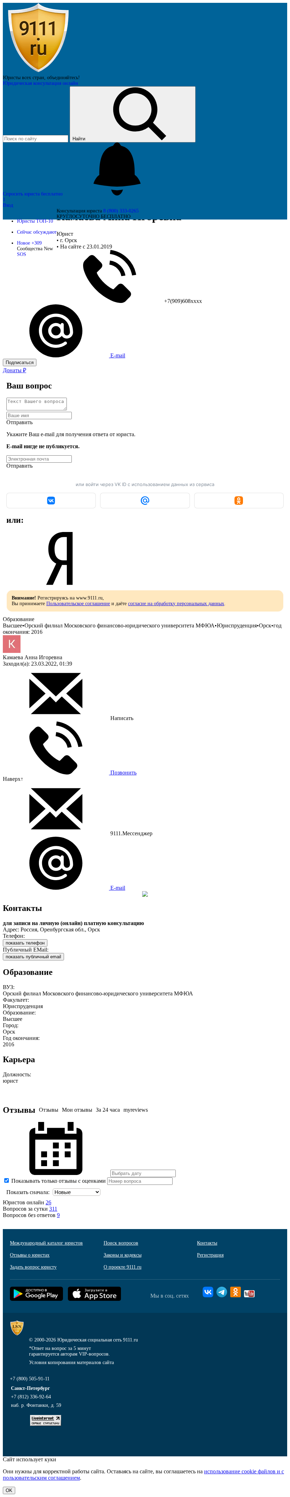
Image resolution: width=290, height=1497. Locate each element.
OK (9, 1490)
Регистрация (210, 1255)
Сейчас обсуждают (37, 232)
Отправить (19, 422)
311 (53, 1209)
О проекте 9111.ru (122, 1267)
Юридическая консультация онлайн (40, 83)
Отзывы (48, 1110)
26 (48, 1202)
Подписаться (20, 362)
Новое (29, 243)
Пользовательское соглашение (78, 603)
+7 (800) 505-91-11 (30, 1378)
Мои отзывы (77, 1110)
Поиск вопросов (121, 1243)
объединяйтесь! (63, 77)
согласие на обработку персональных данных (176, 603)
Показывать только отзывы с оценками (58, 1181)
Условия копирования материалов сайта (71, 1362)
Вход (8, 205)
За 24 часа (108, 1110)
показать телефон (25, 943)
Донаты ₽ (14, 370)
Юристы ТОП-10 (35, 221)
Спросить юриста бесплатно (33, 194)
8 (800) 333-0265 (121, 211)
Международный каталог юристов (46, 1243)
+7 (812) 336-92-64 (31, 1396)
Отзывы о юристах (30, 1255)
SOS (21, 254)
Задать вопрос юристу (33, 1267)
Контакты (207, 1243)
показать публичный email (33, 956)
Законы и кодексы (122, 1255)
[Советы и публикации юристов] (38, 72)
